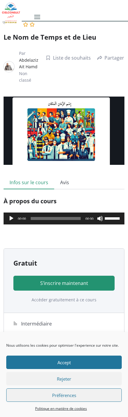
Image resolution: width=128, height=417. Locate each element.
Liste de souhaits (72, 58)
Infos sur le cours (29, 182)
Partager (114, 58)
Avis (64, 182)
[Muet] (100, 218)
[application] (64, 218)
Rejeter (64, 379)
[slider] (113, 218)
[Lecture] (11, 218)
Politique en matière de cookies (61, 408)
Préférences (64, 395)
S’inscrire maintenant (64, 283)
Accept (64, 362)
